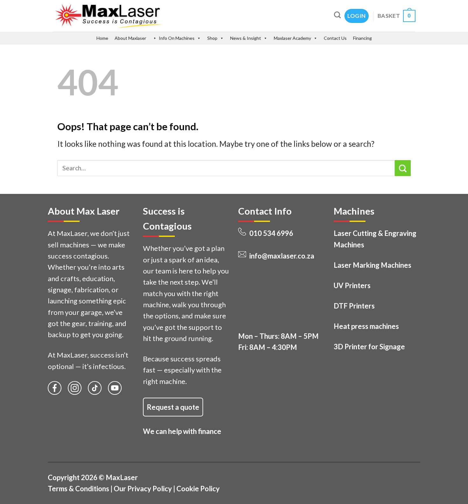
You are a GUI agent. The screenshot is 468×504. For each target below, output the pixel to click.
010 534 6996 (271, 233)
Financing (362, 38)
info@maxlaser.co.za (281, 256)
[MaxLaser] (136, 16)
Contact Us (335, 38)
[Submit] (403, 168)
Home (102, 38)
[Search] (337, 15)
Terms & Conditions (78, 488)
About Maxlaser (130, 38)
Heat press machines (366, 326)
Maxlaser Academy (292, 38)
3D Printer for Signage (369, 346)
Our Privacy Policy (143, 488)
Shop (212, 38)
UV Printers (352, 285)
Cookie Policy (198, 488)
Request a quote (173, 407)
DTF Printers (354, 306)
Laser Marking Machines (372, 265)
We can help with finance (182, 431)
